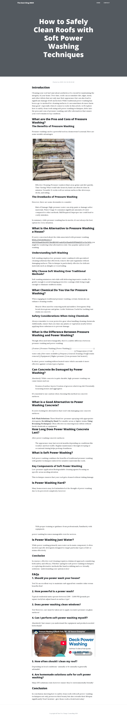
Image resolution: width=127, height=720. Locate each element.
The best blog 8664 (25, 3)
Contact (107, 3)
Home (98, 3)
